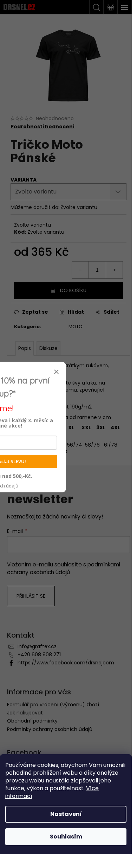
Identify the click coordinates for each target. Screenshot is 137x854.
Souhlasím (66, 837)
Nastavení (66, 814)
